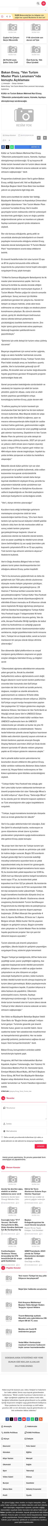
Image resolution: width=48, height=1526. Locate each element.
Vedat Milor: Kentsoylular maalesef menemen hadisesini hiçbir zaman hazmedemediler (31, 1345)
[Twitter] (11, 1419)
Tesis (21, 1091)
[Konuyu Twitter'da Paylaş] (7, 147)
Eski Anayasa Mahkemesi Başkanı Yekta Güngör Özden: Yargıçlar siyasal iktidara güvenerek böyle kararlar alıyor (32, 1306)
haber (12, 1503)
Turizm (26, 1091)
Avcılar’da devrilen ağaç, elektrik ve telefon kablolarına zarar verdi (12, 1191)
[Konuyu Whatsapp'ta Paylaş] (12, 147)
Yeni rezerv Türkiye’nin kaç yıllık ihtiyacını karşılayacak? (32, 1277)
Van (30, 1091)
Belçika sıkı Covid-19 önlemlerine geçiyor (27, 1330)
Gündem (20, 83)
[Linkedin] (20, 1419)
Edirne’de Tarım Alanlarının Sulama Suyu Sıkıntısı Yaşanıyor (35, 1191)
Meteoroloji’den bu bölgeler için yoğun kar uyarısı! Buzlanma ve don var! (30, 16)
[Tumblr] (36, 1419)
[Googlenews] (28, 1419)
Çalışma (12, 1091)
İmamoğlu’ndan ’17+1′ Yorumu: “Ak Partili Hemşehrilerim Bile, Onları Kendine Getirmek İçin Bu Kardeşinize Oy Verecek (12, 1226)
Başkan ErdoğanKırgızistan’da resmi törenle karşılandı (35, 1222)
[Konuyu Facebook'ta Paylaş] (3, 147)
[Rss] (40, 1419)
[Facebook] (7, 1419)
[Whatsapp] (32, 1419)
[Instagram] (15, 1419)
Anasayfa (6, 83)
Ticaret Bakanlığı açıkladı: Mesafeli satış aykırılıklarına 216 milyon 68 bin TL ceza (32, 1318)
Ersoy (17, 1091)
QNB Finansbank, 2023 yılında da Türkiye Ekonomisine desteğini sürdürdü (35, 1255)
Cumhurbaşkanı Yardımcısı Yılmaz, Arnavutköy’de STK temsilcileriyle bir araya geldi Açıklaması (11, 1256)
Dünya (14, 83)
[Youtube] (24, 1419)
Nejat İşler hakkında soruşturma (32, 1289)
